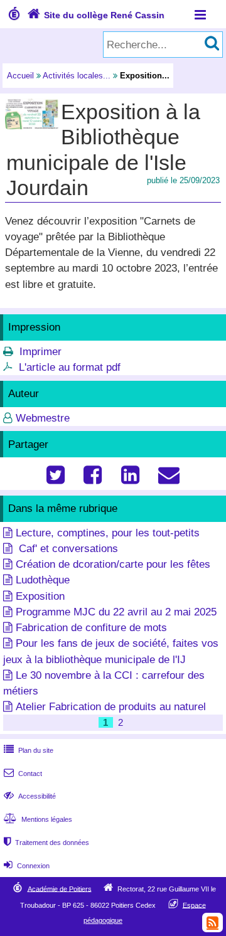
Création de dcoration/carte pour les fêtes (113, 564)
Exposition (40, 596)
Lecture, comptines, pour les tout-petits (108, 533)
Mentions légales (38, 819)
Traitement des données (46, 842)
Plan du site (28, 750)
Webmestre (43, 418)
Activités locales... (76, 75)
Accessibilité (30, 796)
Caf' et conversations (67, 549)
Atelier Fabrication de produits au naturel (111, 707)
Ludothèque (43, 580)
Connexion (27, 866)
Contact (23, 773)
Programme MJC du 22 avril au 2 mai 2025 (116, 612)
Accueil (20, 75)
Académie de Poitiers (60, 888)
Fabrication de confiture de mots (91, 628)
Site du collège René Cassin (96, 15)
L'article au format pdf (70, 367)
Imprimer (40, 352)
